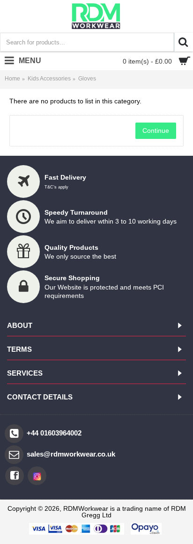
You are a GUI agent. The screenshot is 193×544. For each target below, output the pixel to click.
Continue (155, 130)
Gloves (87, 78)
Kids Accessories (49, 78)
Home (12, 78)
